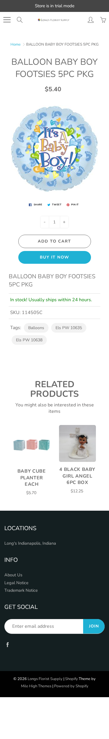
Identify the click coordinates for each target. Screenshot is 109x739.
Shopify (71, 678)
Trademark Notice (21, 590)
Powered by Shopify (71, 686)
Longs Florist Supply (45, 678)
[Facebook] (7, 645)
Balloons (36, 328)
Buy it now (54, 257)
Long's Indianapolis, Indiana (30, 543)
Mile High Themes (36, 686)
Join (94, 626)
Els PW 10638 (29, 340)
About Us (13, 575)
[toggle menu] (7, 19)
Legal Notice (16, 583)
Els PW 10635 (69, 328)
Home (15, 44)
